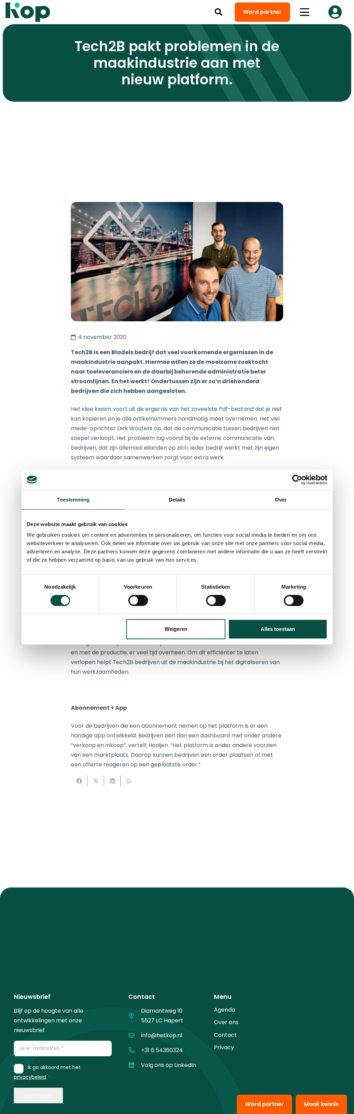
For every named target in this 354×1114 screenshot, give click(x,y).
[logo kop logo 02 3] (28, 12)
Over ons (226, 1022)
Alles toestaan (278, 629)
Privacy (224, 1047)
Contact (225, 1035)
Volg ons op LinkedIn (168, 1065)
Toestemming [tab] (73, 500)
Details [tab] (177, 500)
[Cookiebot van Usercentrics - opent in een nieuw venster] (297, 480)
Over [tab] (281, 500)
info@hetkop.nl (161, 1035)
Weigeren (176, 629)
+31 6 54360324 (162, 1050)
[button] (218, 12)
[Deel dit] (79, 780)
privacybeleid (30, 1077)
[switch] (138, 600)
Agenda (224, 1010)
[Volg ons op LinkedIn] (134, 1065)
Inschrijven (38, 1095)
